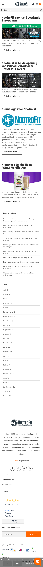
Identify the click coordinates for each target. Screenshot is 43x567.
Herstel (6, 325)
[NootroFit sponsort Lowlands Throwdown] (21, 31)
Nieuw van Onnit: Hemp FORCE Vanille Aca (17, 166)
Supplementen (9, 387)
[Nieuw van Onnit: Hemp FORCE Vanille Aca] (21, 181)
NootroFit (7, 352)
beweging (7, 299)
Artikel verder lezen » (12, 50)
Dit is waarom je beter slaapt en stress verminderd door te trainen (21, 233)
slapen (6, 383)
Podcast (6, 365)
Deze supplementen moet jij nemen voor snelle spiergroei (21, 262)
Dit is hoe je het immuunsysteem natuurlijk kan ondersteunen (17, 226)
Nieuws (6, 347)
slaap (6, 378)
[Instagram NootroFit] (18, 468)
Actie (5, 290)
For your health (9, 312)
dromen (6, 308)
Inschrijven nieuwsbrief (11, 527)
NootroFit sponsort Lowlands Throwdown (21, 18)
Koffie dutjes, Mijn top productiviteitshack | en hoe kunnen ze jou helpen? (21, 246)
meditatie (7, 334)
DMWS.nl (22, 545)
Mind (6, 338)
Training (7, 391)
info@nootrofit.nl (23, 461)
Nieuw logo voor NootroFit (19, 109)
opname (6, 360)
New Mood (7, 343)
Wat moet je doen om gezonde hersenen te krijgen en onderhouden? (19, 274)
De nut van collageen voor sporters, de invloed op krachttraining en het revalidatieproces (18, 220)
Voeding (7, 396)
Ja (7, 563)
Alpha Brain (7, 294)
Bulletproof (7, 303)
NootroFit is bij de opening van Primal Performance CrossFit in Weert (19, 66)
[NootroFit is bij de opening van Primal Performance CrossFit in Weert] (21, 80)
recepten (7, 369)
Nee (17, 563)
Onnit (6, 356)
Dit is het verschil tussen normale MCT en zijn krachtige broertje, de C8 (20, 252)
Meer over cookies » (32, 563)
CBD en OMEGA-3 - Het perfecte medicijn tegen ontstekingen (17, 268)
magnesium (8, 330)
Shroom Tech (8, 374)
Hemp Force (8, 321)
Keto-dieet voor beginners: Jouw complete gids (17, 258)
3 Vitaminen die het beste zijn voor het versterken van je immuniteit (20, 239)
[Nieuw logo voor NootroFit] (21, 120)
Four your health (9, 316)
